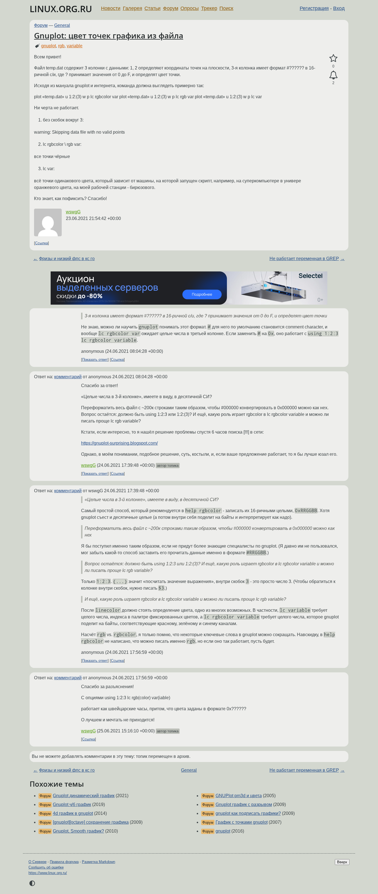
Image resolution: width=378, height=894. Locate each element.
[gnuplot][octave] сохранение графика (91, 822)
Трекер (209, 8)
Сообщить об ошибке (46, 867)
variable (74, 45)
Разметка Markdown (98, 862)
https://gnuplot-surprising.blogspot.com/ (119, 443)
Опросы (189, 8)
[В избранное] (333, 58)
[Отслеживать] (333, 75)
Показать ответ (95, 359)
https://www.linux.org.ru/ (48, 873)
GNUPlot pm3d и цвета (239, 795)
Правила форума (64, 862)
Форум (170, 8)
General (62, 25)
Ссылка (41, 243)
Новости (110, 8)
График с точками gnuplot (242, 822)
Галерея (132, 8)
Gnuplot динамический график (84, 795)
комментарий (68, 376)
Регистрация (314, 8)
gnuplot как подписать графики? (248, 813)
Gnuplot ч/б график (72, 804)
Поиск (226, 8)
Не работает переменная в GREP (304, 258)
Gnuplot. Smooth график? (78, 831)
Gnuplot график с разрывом (244, 804)
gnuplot (48, 45)
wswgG (73, 211)
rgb (61, 45)
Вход (339, 8)
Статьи (152, 8)
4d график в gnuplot (73, 813)
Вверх (342, 862)
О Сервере (37, 862)
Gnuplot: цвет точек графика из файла (108, 35)
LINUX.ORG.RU (61, 9)
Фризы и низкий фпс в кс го (67, 258)
